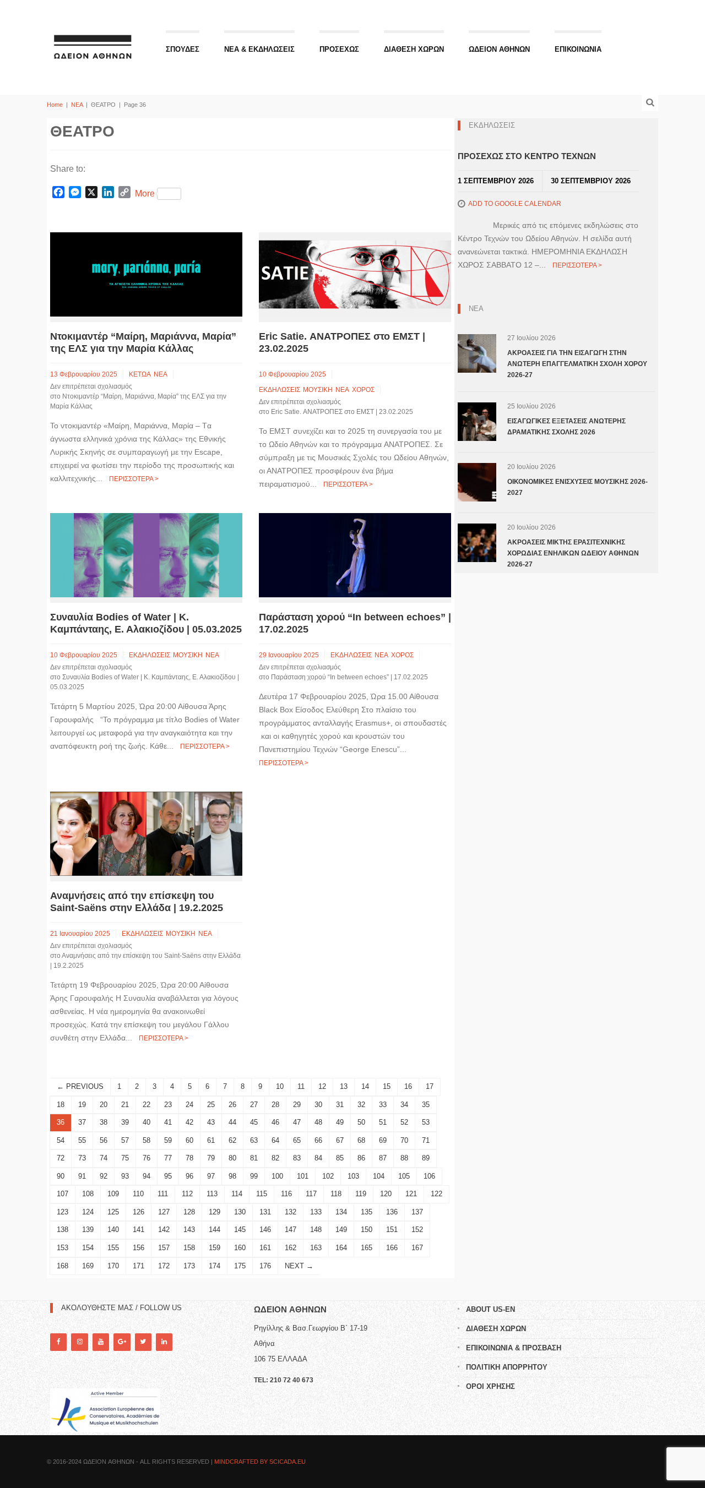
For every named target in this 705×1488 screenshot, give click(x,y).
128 (189, 1212)
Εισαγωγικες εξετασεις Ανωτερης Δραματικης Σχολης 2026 (566, 426)
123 (62, 1212)
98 (232, 1176)
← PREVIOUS (80, 1086)
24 (189, 1104)
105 (404, 1176)
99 (254, 1176)
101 (302, 1176)
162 (290, 1248)
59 (168, 1140)
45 (254, 1122)
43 (211, 1122)
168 (62, 1266)
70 (404, 1140)
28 (275, 1104)
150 (366, 1229)
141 (138, 1229)
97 (211, 1176)
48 (318, 1122)
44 (232, 1122)
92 (103, 1176)
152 (417, 1229)
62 (232, 1140)
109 (113, 1194)
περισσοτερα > (134, 479)
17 (429, 1086)
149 (341, 1229)
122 (436, 1194)
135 (366, 1212)
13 (344, 1086)
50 (361, 1122)
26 (232, 1104)
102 (328, 1176)
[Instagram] (79, 1341)
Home (55, 104)
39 (125, 1122)
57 (125, 1140)
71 (426, 1140)
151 (392, 1229)
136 (392, 1212)
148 (316, 1229)
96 (189, 1176)
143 (189, 1229)
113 (212, 1194)
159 (214, 1248)
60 (189, 1140)
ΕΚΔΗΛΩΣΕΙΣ (279, 390)
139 (88, 1229)
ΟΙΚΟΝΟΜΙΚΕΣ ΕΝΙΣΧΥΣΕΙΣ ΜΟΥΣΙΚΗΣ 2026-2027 (577, 487)
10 (280, 1086)
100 (277, 1176)
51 (383, 1122)
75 (125, 1158)
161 (265, 1248)
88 (404, 1158)
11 (301, 1086)
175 (240, 1266)
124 (88, 1212)
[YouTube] (101, 1341)
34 (404, 1104)
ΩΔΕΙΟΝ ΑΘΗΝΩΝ (499, 49)
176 (265, 1266)
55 (82, 1140)
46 (275, 1122)
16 (408, 1086)
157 (164, 1248)
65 (297, 1140)
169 (88, 1266)
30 (318, 1104)
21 (125, 1104)
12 (322, 1086)
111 (163, 1194)
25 (211, 1104)
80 (232, 1158)
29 (297, 1104)
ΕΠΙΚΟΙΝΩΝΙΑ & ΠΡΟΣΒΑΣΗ (513, 1348)
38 (103, 1122)
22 (146, 1104)
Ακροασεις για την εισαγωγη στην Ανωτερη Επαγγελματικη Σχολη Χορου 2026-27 (577, 364)
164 (341, 1248)
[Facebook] (58, 1341)
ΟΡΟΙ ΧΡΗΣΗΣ (490, 1386)
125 (113, 1212)
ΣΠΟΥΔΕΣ (182, 49)
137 (417, 1212)
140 (113, 1229)
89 (426, 1158)
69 (383, 1140)
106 (429, 1176)
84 (318, 1158)
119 (360, 1194)
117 (311, 1194)
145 (240, 1229)
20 (103, 1104)
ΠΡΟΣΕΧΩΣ (339, 49)
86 (361, 1158)
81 (254, 1158)
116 (286, 1194)
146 (265, 1229)
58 (146, 1140)
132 (290, 1212)
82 (275, 1158)
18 (60, 1104)
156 (138, 1248)
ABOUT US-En (490, 1309)
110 (138, 1194)
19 (82, 1104)
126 (138, 1212)
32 (361, 1104)
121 (411, 1194)
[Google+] (121, 1341)
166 (392, 1248)
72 (60, 1158)
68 (361, 1140)
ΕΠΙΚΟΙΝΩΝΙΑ (578, 49)
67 (340, 1140)
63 (254, 1140)
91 (82, 1176)
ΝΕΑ (77, 104)
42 (189, 1122)
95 (168, 1176)
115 (261, 1194)
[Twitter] (143, 1341)
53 (426, 1122)
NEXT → (299, 1266)
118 (335, 1194)
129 (214, 1212)
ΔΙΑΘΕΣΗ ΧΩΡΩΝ (414, 49)
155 (113, 1248)
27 (254, 1104)
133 (316, 1212)
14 (365, 1086)
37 (82, 1122)
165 (366, 1248)
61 (211, 1140)
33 (383, 1104)
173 (189, 1266)
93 (125, 1176)
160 (240, 1248)
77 (168, 1158)
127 (164, 1212)
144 (214, 1229)
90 (60, 1176)
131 (265, 1212)
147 (290, 1229)
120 (386, 1194)
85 (340, 1158)
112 (187, 1194)
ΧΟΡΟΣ (363, 390)
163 (316, 1248)
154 (88, 1248)
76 (146, 1158)
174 (214, 1266)
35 (426, 1104)
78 (189, 1158)
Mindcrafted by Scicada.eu (260, 1461)
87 (383, 1158)
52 (404, 1122)
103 (353, 1176)
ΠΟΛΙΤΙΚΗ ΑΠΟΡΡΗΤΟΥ (506, 1367)
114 (236, 1194)
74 (103, 1158)
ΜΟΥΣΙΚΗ (318, 390)
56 (103, 1140)
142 (164, 1229)
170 (113, 1266)
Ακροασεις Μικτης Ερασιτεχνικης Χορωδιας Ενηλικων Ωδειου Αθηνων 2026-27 (573, 553)
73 (82, 1158)
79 (211, 1158)
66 (318, 1140)
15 (387, 1086)
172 (164, 1266)
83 (297, 1158)
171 (138, 1266)
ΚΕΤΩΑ (140, 374)
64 (275, 1140)
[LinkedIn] (164, 1341)
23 (168, 1104)
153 (62, 1248)
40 (146, 1122)
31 (340, 1104)
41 (168, 1122)
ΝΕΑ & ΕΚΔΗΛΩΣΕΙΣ (259, 49)
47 (297, 1122)
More (145, 193)
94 (146, 1176)
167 (417, 1248)
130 (240, 1212)
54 (60, 1140)
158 (189, 1248)
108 (88, 1194)
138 (62, 1229)
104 (378, 1176)
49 (340, 1122)
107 (62, 1194)
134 (341, 1212)
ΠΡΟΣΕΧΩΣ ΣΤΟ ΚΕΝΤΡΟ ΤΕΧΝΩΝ (527, 156)
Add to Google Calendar (514, 204)
